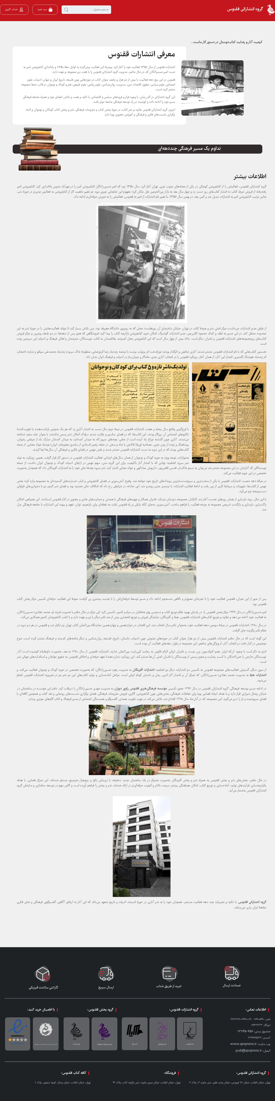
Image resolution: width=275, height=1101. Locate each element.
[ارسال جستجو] (66, 9)
